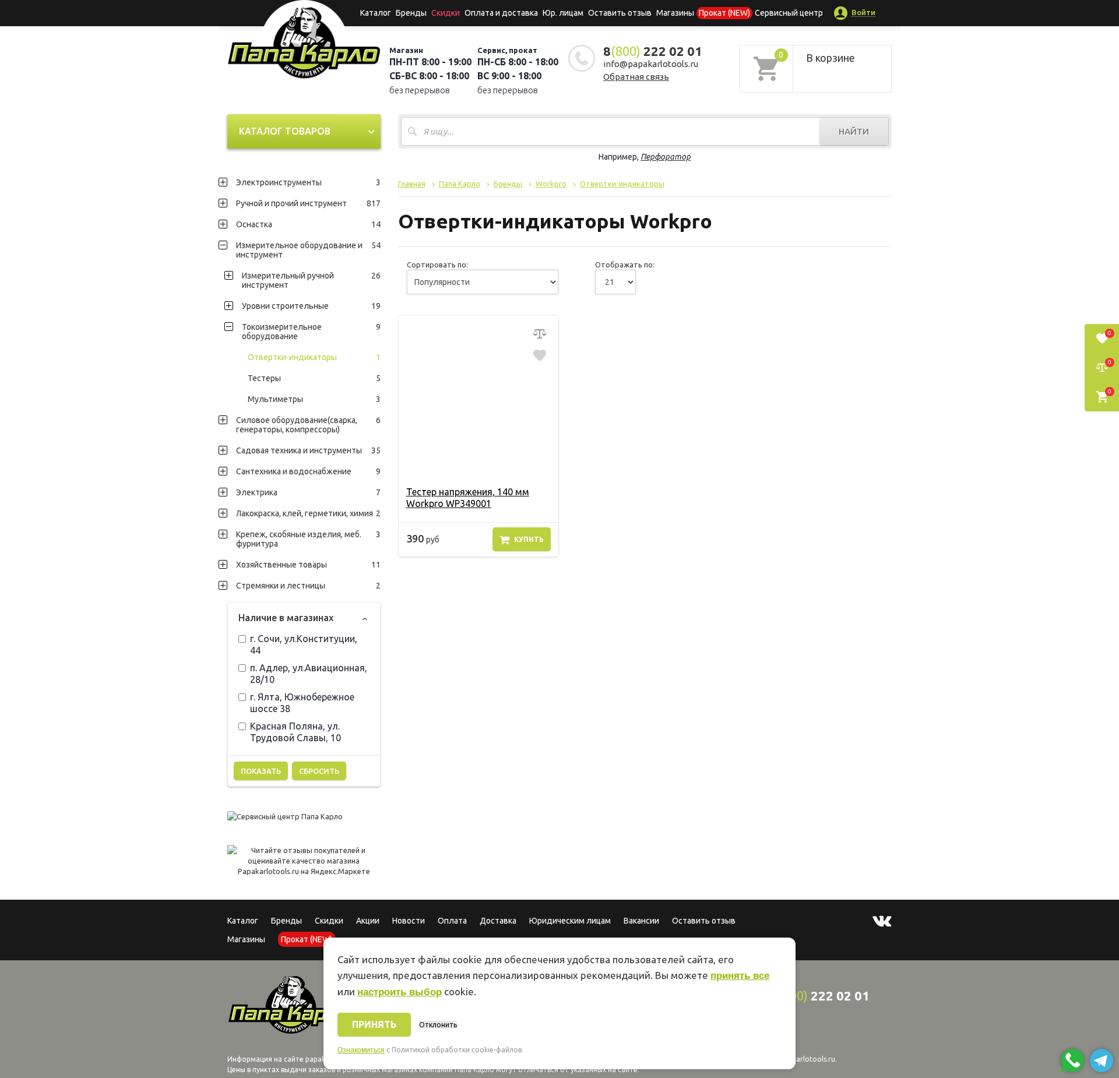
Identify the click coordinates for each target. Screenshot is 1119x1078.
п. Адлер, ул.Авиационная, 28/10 (308, 674)
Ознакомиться (361, 1050)
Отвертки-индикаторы (314, 357)
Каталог (375, 12)
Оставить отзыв (620, 12)
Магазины (246, 939)
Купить (529, 539)
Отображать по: (624, 264)
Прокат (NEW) (724, 12)
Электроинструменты (308, 182)
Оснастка (308, 224)
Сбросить (319, 771)
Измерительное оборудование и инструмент (308, 250)
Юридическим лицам (570, 920)
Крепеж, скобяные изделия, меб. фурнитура (308, 539)
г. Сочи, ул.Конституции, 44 (303, 644)
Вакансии (641, 920)
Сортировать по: (437, 264)
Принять (374, 1024)
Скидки (329, 920)
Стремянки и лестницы (308, 585)
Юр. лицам (563, 12)
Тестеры (314, 378)
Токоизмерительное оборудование (311, 331)
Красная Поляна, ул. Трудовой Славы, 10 (295, 732)
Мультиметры (314, 399)
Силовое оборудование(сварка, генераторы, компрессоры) (308, 424)
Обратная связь (636, 77)
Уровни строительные (311, 306)
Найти (854, 131)
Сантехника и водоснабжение (308, 471)
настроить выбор (399, 992)
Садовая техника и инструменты (308, 450)
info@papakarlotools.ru (650, 64)
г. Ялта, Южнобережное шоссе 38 (302, 703)
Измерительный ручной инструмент (311, 280)
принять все (739, 975)
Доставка (498, 920)
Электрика (308, 492)
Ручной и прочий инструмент (308, 203)
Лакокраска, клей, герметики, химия (308, 513)
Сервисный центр (789, 12)
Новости (408, 920)
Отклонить (438, 1024)
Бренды (411, 12)
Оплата (452, 920)
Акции (367, 920)
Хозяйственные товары (308, 564)
